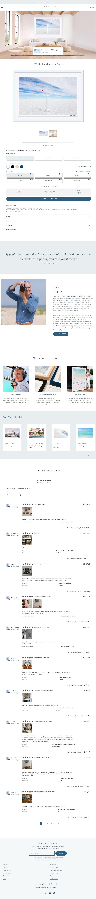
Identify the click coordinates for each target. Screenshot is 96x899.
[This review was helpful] (84, 528)
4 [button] (51, 823)
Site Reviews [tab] (10, 489)
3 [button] (47, 823)
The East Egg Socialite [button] (67, 646)
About (5, 864)
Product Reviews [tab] (24, 489)
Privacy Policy (54, 873)
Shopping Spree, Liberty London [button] (65, 584)
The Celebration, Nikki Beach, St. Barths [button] (65, 709)
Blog (51, 876)
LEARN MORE (61, 334)
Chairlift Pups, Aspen (10, 446)
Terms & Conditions (56, 870)
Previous (17, 143)
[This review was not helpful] (88, 528)
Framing (5, 867)
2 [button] (44, 823)
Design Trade (54, 867)
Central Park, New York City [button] (66, 779)
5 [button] (55, 823)
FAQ (4, 878)
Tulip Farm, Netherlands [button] (68, 616)
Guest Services (7, 876)
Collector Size (7, 870)
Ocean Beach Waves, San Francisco (61, 446)
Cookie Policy (54, 878)
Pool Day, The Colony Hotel (35, 446)
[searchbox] (12, 495)
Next (78, 143)
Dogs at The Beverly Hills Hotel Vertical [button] (65, 552)
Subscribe (61, 853)
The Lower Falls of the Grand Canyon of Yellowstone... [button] (63, 745)
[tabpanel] (48, 665)
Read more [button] (43, 741)
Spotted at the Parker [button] (67, 522)
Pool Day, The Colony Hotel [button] (66, 678)
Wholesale (53, 864)
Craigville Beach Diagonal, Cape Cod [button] (66, 810)
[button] (4, 7)
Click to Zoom (49, 145)
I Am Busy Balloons (84, 446)
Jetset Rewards (7, 873)
